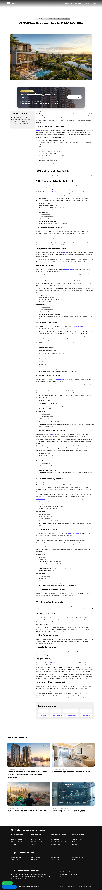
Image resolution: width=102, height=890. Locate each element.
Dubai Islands (86, 715)
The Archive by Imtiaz (17, 834)
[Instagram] (16, 879)
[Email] (25, 879)
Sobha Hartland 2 (16, 857)
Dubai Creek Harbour (71, 711)
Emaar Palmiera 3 (56, 844)
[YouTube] (20, 879)
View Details (73, 97)
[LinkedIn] (11, 879)
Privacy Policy (74, 886)
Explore (87, 3)
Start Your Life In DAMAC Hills (20, 123)
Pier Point (74, 842)
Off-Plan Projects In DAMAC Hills (21, 119)
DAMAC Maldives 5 (36, 842)
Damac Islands (72, 715)
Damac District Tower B (38, 837)
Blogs (94, 3)
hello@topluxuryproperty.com (70, 874)
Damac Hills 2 (86, 711)
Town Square (55, 859)
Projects (67, 3)
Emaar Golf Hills (55, 839)
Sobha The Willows (16, 839)
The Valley (43, 715)
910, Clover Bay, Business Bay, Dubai (72, 877)
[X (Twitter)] (18, 879)
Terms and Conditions (85, 886)
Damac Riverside (57, 715)
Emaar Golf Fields (76, 837)
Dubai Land (43, 711)
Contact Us (67, 886)
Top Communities (17, 125)
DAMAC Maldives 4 (76, 839)
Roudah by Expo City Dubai (59, 834)
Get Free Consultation (9, 887)
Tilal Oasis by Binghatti (17, 837)
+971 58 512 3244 (66, 872)
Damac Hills (14, 859)
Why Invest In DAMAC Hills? (20, 121)
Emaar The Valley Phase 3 (58, 842)
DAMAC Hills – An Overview (20, 117)
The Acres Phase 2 (36, 844)
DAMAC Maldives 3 (16, 842)
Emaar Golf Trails (36, 834)
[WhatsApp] (23, 879)
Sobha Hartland (35, 857)
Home (35, 19)
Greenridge (14, 844)
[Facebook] (14, 879)
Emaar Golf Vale (55, 837)
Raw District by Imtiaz (77, 834)
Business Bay (56, 711)
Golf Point (74, 844)
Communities (77, 3)
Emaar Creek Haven (36, 839)
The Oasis (14, 862)
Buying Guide (43, 19)
